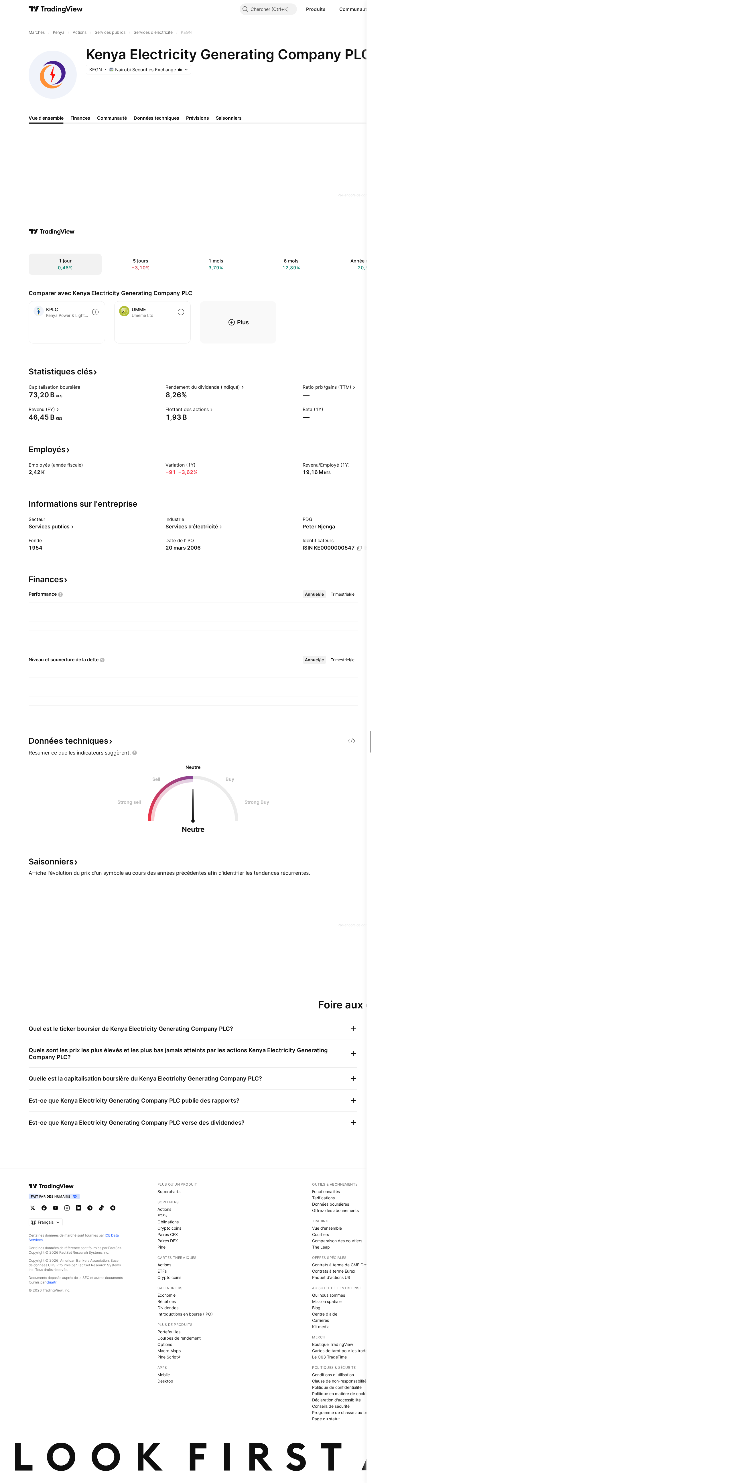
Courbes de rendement (179, 1338)
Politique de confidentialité (337, 1387)
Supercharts (168, 1191)
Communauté (354, 9)
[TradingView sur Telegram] (90, 1208)
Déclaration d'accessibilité (336, 1399)
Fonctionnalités (326, 1191)
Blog (316, 1307)
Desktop (165, 1381)
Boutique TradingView (332, 1344)
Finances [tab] (80, 118)
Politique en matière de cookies (341, 1393)
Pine (161, 1247)
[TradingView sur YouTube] (56, 1208)
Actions (164, 1209)
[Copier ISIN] (359, 548)
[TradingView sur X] (33, 1208)
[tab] (314, 594)
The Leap (321, 1247)
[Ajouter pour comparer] (95, 312)
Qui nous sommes (328, 1295)
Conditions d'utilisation (333, 1374)
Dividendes (167, 1307)
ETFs (162, 1215)
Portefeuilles (168, 1331)
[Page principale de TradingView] (56, 9)
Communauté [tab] (112, 118)
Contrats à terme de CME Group (342, 1264)
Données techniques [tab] (156, 118)
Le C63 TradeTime (329, 1356)
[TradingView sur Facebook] (44, 1208)
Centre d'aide (324, 1314)
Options (164, 1344)
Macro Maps (169, 1350)
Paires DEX (167, 1240)
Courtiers (320, 1234)
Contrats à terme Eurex (333, 1271)
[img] (179, 69)
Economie (166, 1295)
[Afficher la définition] (83, 387)
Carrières (320, 1320)
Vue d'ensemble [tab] (46, 118)
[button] (329, 9)
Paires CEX (167, 1234)
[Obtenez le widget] (351, 741)
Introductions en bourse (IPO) (185, 1314)
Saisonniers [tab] (229, 118)
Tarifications (323, 1197)
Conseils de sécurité (331, 1406)
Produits (315, 9)
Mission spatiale (327, 1301)
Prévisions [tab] (197, 118)
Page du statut (326, 1418)
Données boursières (330, 1204)
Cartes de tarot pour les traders (341, 1350)
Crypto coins (169, 1228)
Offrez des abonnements (335, 1210)
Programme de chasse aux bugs (342, 1412)
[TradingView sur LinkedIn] (78, 1208)
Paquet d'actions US (331, 1277)
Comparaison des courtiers (337, 1240)
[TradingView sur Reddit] (113, 1208)
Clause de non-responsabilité (339, 1381)
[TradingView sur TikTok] (101, 1208)
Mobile (163, 1374)
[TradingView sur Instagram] (67, 1208)
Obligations (168, 1221)
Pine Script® (168, 1356)
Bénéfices (166, 1301)
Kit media (321, 1326)
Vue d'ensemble (327, 1228)
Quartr (51, 1282)
